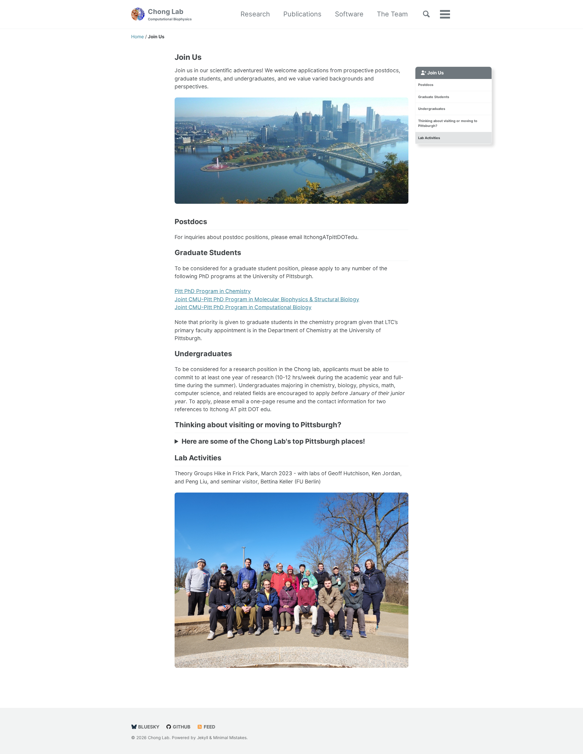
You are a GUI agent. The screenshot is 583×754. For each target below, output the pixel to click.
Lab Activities (429, 138)
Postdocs (425, 85)
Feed (209, 727)
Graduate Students (433, 97)
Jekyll (202, 737)
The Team (392, 14)
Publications (302, 14)
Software (349, 14)
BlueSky (148, 727)
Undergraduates (431, 109)
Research (255, 14)
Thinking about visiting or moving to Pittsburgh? (447, 123)
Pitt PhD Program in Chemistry (213, 291)
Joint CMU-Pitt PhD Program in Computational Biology (243, 307)
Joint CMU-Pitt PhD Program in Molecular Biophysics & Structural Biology (267, 299)
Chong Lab (170, 14)
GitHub (181, 727)
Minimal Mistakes (230, 737)
